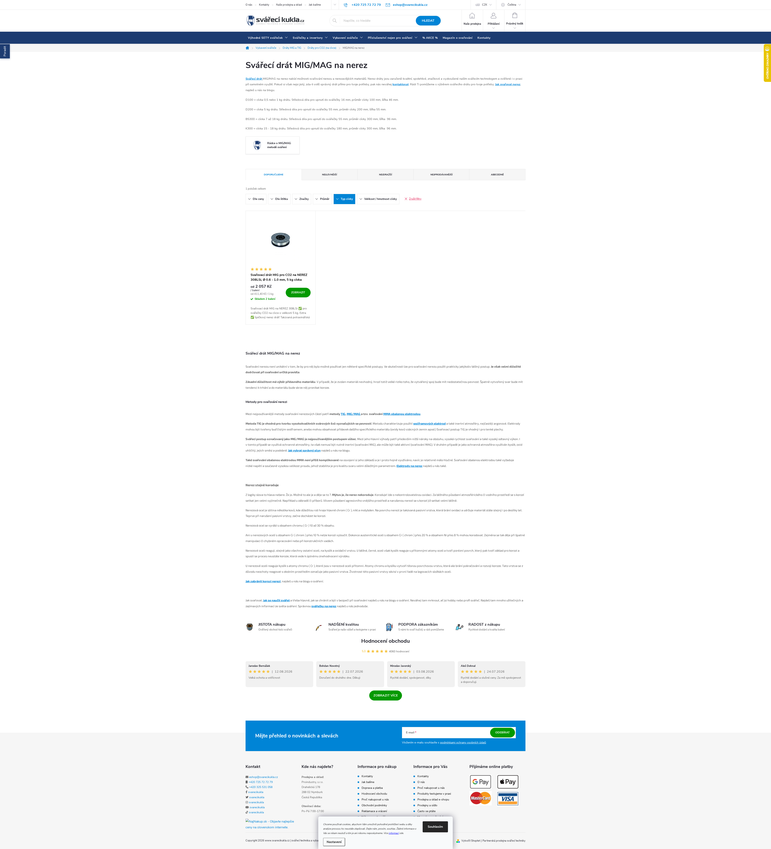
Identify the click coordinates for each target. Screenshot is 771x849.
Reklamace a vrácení (374, 811)
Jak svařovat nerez (507, 84)
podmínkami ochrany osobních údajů (463, 742)
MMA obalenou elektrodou (401, 414)
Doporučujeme (273, 174)
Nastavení (334, 842)
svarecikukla (255, 792)
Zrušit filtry (415, 199)
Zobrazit (298, 292)
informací (394, 833)
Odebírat (502, 732)
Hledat (428, 20)
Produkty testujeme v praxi (434, 793)
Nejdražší (385, 174)
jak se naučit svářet (276, 600)
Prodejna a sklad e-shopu (433, 799)
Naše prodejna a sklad (289, 5)
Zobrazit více (385, 695)
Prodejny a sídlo (427, 805)
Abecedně (497, 174)
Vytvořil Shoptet (470, 841)
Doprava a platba (372, 788)
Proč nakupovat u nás (375, 799)
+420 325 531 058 (260, 787)
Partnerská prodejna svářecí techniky (503, 841)
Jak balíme (315, 5)
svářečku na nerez (323, 606)
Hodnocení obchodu (385, 641)
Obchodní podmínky (374, 805)
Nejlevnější (329, 174)
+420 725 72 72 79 (261, 782)
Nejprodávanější (441, 174)
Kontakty (264, 5)
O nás (249, 5)
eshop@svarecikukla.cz (263, 777)
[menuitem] (268, 38)
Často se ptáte (426, 811)
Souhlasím (435, 827)
